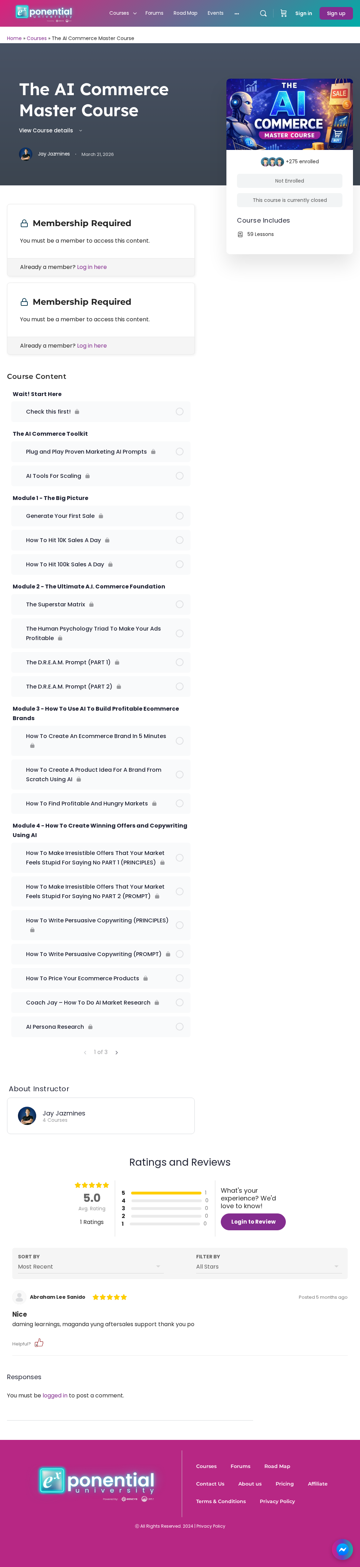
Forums (240, 1466)
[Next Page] (116, 1052)
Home (14, 38)
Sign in (303, 13)
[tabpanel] (101, 279)
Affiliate (318, 1484)
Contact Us (210, 1484)
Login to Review (253, 1221)
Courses (37, 38)
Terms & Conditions (221, 1501)
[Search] (263, 13)
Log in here (92, 267)
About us (250, 1484)
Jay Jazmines (64, 1113)
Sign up (336, 13)
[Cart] (283, 13)
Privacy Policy (277, 1501)
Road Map (277, 1466)
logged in (55, 1395)
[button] (39, 1342)
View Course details (47, 130)
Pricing (285, 1484)
